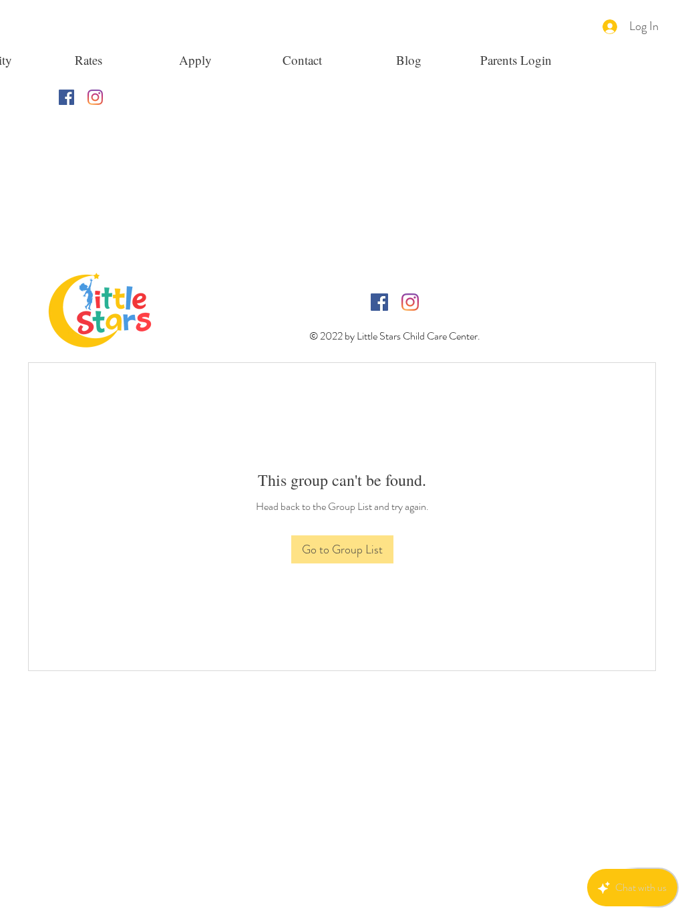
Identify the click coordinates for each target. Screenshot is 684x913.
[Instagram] (95, 97)
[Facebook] (66, 97)
